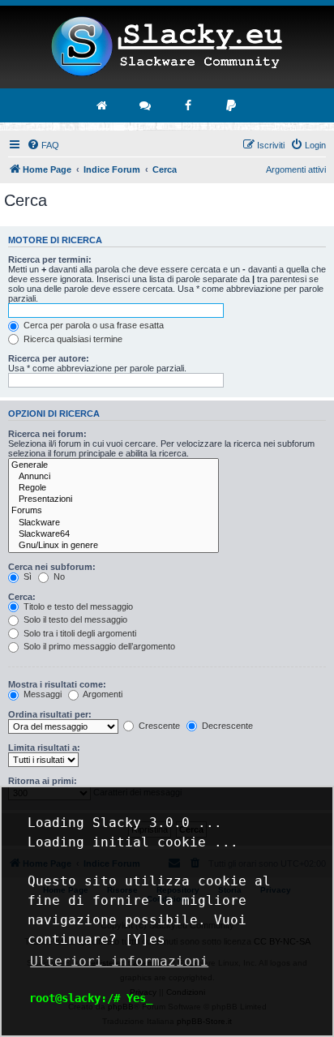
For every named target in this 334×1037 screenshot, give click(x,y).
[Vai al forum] (146, 105)
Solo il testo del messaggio (74, 619)
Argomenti (101, 694)
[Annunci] (113, 476)
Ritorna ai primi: (42, 781)
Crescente (158, 726)
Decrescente (226, 726)
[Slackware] (113, 523)
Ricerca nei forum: (47, 434)
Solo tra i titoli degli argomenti (78, 633)
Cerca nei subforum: (52, 567)
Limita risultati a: (44, 747)
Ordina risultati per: (50, 714)
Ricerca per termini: (50, 259)
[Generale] (113, 465)
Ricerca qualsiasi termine (71, 339)
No (58, 576)
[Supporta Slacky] (232, 105)
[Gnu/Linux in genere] (113, 545)
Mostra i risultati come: (57, 684)
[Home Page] (167, 47)
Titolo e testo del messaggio (77, 606)
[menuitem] (43, 145)
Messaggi (41, 694)
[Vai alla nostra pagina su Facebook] (189, 105)
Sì (26, 576)
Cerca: (22, 597)
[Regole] (113, 488)
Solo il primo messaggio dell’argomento (98, 646)
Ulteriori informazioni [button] (119, 961)
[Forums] (113, 510)
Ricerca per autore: (48, 358)
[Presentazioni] (113, 499)
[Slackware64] (113, 534)
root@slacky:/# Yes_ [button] (90, 998)
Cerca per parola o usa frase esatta (92, 325)
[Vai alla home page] (103, 105)
